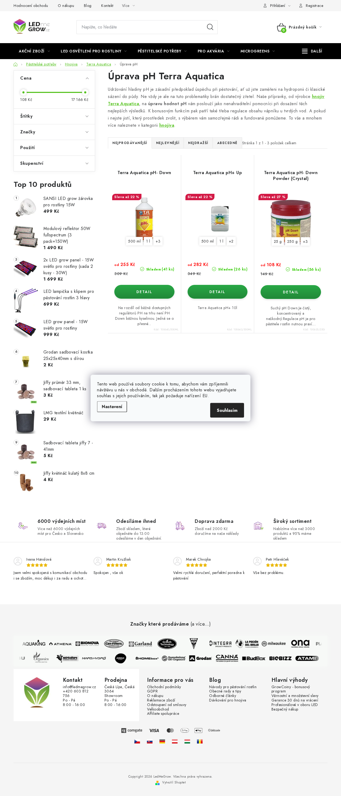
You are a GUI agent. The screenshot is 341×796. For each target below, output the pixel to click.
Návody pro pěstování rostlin (233, 687)
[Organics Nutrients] (43, 658)
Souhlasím (227, 410)
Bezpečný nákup (284, 709)
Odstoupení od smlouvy (166, 705)
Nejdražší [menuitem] (198, 143)
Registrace (314, 5)
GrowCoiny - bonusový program (290, 689)
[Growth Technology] (164, 643)
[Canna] (229, 658)
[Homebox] (149, 658)
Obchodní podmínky (164, 687)
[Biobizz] (283, 658)
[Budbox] (256, 658)
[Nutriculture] (69, 658)
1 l (148, 241)
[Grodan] (203, 658)
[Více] (312, 51)
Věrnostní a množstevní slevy (295, 696)
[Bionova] (84, 643)
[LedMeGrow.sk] (150, 741)
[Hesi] (191, 643)
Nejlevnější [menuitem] (168, 143)
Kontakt (107, 5)
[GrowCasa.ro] (200, 741)
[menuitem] (34, 51)
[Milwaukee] (271, 643)
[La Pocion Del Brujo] (244, 643)
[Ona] (298, 643)
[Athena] (58, 643)
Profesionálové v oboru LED (294, 705)
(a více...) (200, 624)
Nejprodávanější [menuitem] (129, 143)
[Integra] (218, 643)
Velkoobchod (158, 709)
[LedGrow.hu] (187, 741)
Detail (144, 292)
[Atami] (309, 658)
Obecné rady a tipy (225, 691)
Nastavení (112, 407)
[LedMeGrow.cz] (137, 741)
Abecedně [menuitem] (227, 143)
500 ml (134, 241)
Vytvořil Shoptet (174, 782)
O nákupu (66, 5)
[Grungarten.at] (175, 741)
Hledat (210, 27)
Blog (88, 5)
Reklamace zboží (161, 700)
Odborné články (222, 696)
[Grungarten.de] (162, 741)
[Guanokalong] (176, 658)
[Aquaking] (31, 643)
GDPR (152, 691)
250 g (292, 241)
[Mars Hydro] (96, 658)
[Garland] (138, 643)
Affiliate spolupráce (163, 713)
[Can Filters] (111, 643)
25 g (278, 241)
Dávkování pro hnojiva (227, 700)
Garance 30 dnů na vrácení (294, 700)
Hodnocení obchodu (31, 5)
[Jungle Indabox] (123, 658)
